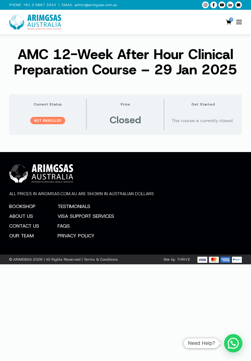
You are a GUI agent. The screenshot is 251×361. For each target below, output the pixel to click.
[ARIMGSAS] (35, 22)
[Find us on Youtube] (222, 5)
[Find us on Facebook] (213, 5)
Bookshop (22, 206)
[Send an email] (238, 5)
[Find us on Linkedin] (230, 5)
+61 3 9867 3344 (39, 4)
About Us (21, 216)
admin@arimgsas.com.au (96, 4)
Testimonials (74, 206)
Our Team (21, 236)
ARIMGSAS (22, 259)
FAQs (64, 226)
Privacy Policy (76, 236)
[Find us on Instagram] (205, 5)
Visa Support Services (86, 216)
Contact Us (24, 226)
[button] (233, 343)
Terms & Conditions (101, 259)
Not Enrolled (48, 120)
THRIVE (183, 259)
